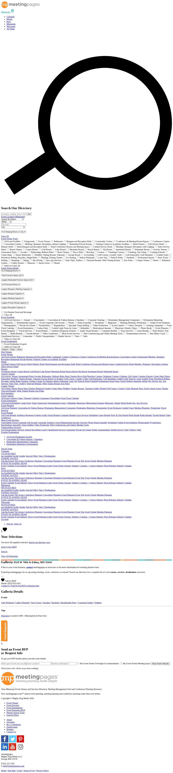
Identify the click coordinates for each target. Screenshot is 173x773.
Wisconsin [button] (5, 502)
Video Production (41, 425)
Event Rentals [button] (7, 413)
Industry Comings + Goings (84, 466)
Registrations (6, 425)
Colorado (10, 17)
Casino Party (26, 403)
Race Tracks (120, 381)
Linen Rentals (104, 415)
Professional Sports (106, 381)
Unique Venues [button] (7, 386)
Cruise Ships (158, 376)
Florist (90, 422)
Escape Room (47, 379)
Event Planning (68, 461)
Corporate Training (46, 422)
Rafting (129, 381)
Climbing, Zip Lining (128, 376)
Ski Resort (82, 371)
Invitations (112, 422)
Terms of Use (29, 770)
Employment (11, 727)
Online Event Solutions (127, 422)
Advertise (10, 722)
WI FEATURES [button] (8, 505)
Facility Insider (19, 456)
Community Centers (60, 357)
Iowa (8, 21)
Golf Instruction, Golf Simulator (102, 379)
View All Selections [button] (9, 556)
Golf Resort (35, 371)
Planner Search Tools (15, 713)
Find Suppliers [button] (7, 393)
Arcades (37, 376)
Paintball (94, 381)
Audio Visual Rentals (51, 415)
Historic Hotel (38, 364)
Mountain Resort (58, 371)
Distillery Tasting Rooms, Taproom (26, 379)
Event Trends (90, 461)
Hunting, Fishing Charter (32, 381)
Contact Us (6, 586)
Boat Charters (71, 376)
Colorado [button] (5, 451)
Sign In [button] (4, 551)
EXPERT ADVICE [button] (9, 458)
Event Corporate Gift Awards (24, 422)
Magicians (81, 403)
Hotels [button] (4, 362)
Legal (19, 770)
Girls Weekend (7, 603)
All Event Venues (8, 357)
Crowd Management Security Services (71, 422)
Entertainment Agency (57, 403)
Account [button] (4, 519)
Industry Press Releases (106, 466)
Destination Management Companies (60, 408)
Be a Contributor (13, 724)
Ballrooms (21, 357)
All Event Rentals (8, 415)
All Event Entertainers (10, 403)
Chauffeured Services (56, 430)
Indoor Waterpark (60, 381)
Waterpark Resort (110, 371)
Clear (12, 349)
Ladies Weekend (22, 603)
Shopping (137, 381)
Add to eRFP (10, 581)
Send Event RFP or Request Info (25, 586)
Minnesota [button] (5, 485)
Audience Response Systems (29, 415)
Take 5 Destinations (47, 456)
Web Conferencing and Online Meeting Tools (69, 425)
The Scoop (19, 461)
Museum (134, 388)
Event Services (12, 705)
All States (10, 29)
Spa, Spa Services (139, 403)
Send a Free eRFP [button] (9, 547)
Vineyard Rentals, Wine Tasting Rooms (43, 384)
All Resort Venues (9, 371)
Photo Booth (126, 403)
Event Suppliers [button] (8, 317)
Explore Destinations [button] (10, 432)
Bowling (91, 376)
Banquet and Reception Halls (38, 357)
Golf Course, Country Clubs (76, 379)
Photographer (143, 422)
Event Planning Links (43, 466)
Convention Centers (128, 357)
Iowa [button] (3, 468)
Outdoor (98, 603)
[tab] (86, 11)
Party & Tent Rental (119, 415)
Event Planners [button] (7, 405)
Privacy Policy (42, 770)
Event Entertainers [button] (9, 401)
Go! (29, 214)
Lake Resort (45, 371)
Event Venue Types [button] (9, 239)
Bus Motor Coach (39, 430)
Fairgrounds (142, 357)
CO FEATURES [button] (8, 454)
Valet (139, 430)
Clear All (5, 236)
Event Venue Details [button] (10, 268)
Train (126, 430)
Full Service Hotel (24, 364)
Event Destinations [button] (9, 341)
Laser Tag (73, 381)
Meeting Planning (104, 461)
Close (19, 349)
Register (10, 729)
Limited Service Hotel (124, 364)
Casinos (98, 376)
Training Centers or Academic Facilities (50, 359)
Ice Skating (48, 381)
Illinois (9, 19)
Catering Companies (40, 398)
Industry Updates (124, 466)
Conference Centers (77, 357)
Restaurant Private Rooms (21, 359)
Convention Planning (52, 461)
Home (3, 770)
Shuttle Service (117, 430)
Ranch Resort (72, 371)
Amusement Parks (26, 376)
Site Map (12, 770)
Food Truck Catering (70, 398)
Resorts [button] (4, 369)
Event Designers (114, 408)
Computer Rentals (68, 415)
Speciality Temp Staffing (23, 425)
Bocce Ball (82, 376)
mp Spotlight (6, 456)
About (9, 720)
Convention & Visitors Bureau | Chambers (24, 439)
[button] (7, 12)
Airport (28, 430)
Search (5, 349)
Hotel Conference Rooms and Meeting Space (95, 364)
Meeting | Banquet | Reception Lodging (151, 364)
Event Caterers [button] (7, 396)
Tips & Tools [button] (6, 449)
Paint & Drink (84, 381)
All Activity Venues (9, 376)
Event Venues (12, 703)
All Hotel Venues (8, 364)
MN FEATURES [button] (8, 488)
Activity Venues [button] (8, 374)
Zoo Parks (65, 384)
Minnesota (10, 24)
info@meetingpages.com (13, 766)
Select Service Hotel (9, 366)
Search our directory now (39, 542)
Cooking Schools (145, 376)
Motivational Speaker (95, 403)
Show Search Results (160, 664)
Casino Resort (23, 371)
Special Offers (32, 456)
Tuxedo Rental (158, 415)
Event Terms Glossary (62, 466)
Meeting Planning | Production (147, 408)
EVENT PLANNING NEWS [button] (14, 463)
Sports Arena (155, 388)
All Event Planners (9, 408)
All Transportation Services (12, 430)
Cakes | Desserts (24, 398)
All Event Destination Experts (19, 437)
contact (29, 567)
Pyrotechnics (155, 422)
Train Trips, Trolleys (17, 384)
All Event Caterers (9, 398)
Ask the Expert (7, 461)
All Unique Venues (9, 388)
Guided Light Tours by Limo (129, 379)
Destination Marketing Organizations (22, 444)
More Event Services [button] (10, 420)
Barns (20, 388)
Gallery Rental (99, 388)
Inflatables (71, 403)
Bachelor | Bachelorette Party (63, 603)
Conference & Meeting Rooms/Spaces (103, 357)
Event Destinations (14, 708)
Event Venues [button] (7, 354)
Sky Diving (153, 381)
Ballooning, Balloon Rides (53, 376)
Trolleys (132, 430)
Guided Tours (148, 379)
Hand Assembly (101, 422)
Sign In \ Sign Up (13, 524)
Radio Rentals (146, 415)
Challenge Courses (111, 376)
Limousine (70, 430)
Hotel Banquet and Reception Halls (60, 364)
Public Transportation (101, 430)
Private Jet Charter (84, 430)
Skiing (145, 381)
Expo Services (82, 415)
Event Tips (79, 461)
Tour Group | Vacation (40, 603)
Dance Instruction (39, 403)
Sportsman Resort (95, 371)
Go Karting (58, 379)
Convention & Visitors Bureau (31, 408)
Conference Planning (33, 461)
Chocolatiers (55, 398)
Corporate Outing (85, 603)
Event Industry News (24, 466)
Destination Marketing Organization (91, 408)
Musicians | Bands (112, 403)
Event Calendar (7, 466)
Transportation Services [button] (11, 427)
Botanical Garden (43, 388)
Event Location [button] (13, 217)
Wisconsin (10, 26)
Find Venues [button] (6, 352)
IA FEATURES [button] (8, 471)
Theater (165, 388)
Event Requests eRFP (15, 710)
